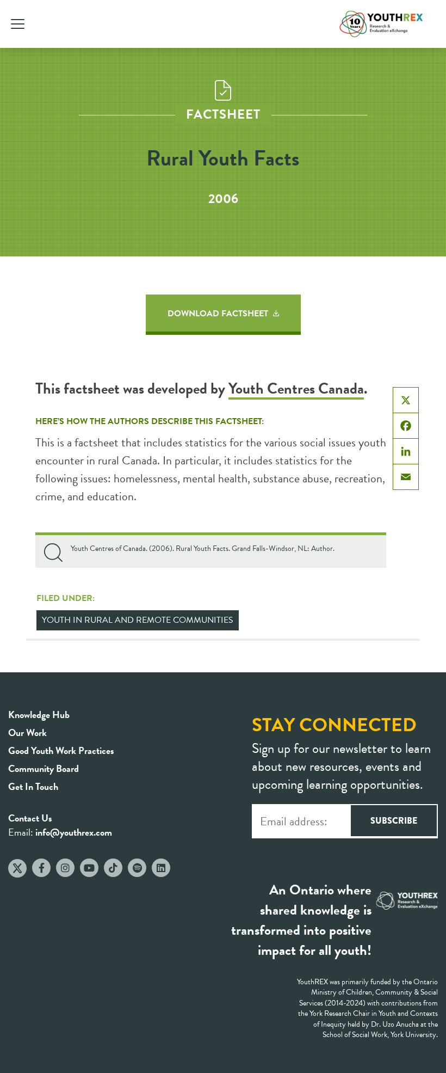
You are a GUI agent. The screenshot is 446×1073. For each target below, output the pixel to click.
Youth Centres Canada (296, 388)
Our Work (27, 732)
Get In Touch (33, 786)
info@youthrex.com (73, 832)
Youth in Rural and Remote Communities (137, 620)
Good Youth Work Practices (61, 750)
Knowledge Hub (39, 714)
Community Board (43, 768)
